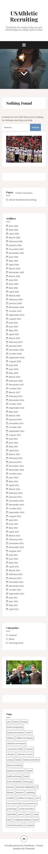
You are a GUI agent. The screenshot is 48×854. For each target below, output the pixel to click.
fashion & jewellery (31, 760)
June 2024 (13, 256)
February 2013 (16, 539)
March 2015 (14, 454)
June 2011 (13, 601)
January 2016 (15, 419)
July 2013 (13, 520)
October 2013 (15, 508)
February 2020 (16, 299)
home (26, 776)
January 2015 (15, 462)
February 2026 (16, 241)
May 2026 (13, 229)
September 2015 (16, 431)
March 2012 (14, 570)
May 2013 (13, 527)
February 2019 (16, 342)
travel (36, 819)
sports (28, 814)
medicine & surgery (25, 798)
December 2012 (16, 543)
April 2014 (14, 485)
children (10, 738)
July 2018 (13, 365)
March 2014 (14, 489)
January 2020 (15, 303)
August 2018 (15, 361)
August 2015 (15, 435)
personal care (31, 803)
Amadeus (17, 848)
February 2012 (16, 574)
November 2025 (16, 253)
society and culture (26, 809)
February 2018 (16, 380)
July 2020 (13, 280)
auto (9, 722)
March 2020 (14, 295)
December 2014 (16, 466)
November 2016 (16, 400)
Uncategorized (16, 643)
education (11, 754)
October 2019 (15, 311)
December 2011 (16, 582)
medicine (10, 798)
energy (10, 760)
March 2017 (14, 392)
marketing (30, 792)
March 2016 (14, 415)
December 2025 (16, 249)
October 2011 (15, 589)
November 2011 (16, 586)
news (38, 798)
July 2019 (13, 322)
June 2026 (13, 226)
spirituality (11, 814)
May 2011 (13, 605)
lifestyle (10, 792)
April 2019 (14, 334)
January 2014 (15, 496)
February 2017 (16, 396)
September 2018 (16, 357)
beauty (24, 722)
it (37, 787)
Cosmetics (29, 749)
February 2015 (16, 458)
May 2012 (13, 562)
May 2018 (13, 373)
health (29, 771)
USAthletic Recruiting (24, 16)
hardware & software (15, 771)
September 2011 (16, 593)
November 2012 (16, 547)
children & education (24, 738)
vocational (29, 825)
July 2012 (13, 555)
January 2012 (15, 578)
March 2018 (14, 376)
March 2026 (14, 237)
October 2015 (15, 427)
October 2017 (15, 388)
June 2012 (13, 558)
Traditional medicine (22, 819)
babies (16, 722)
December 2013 (16, 500)
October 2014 (15, 473)
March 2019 (14, 338)
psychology (11, 809)
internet (10, 787)
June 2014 (13, 477)
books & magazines (15, 727)
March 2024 (14, 268)
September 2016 (16, 407)
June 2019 (13, 326)
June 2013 (13, 524)
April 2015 (14, 450)
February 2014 (16, 493)
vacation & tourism (14, 825)
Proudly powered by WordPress (19, 845)
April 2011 (14, 609)
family (18, 760)
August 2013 (15, 516)
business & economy (15, 732)
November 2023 (16, 272)
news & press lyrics (15, 803)
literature (20, 792)
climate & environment (16, 743)
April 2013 (14, 531)
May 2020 (13, 287)
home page (28, 781)
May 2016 (13, 411)
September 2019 (16, 315)
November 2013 (16, 504)
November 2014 (16, 469)
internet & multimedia (25, 787)
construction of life (14, 749)
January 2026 (15, 245)
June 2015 (13, 442)
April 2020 (14, 291)
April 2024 (14, 264)
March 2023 (14, 276)
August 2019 (15, 318)
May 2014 (13, 481)
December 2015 (16, 423)
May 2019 (13, 330)
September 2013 (16, 512)
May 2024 (13, 260)
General (13, 635)
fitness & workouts (14, 765)
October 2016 (15, 404)
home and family (14, 781)
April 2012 (14, 566)
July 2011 (13, 597)
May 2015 (13, 446)
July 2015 (13, 438)
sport (21, 814)
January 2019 (15, 346)
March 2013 (14, 535)
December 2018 (16, 349)
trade (9, 819)
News (11, 639)
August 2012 (15, 551)
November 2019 (16, 307)
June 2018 (13, 369)
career (29, 732)
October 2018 (15, 353)
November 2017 (16, 384)
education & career (25, 754)
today (35, 814)
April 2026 (14, 233)
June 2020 (13, 284)
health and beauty (14, 776)
